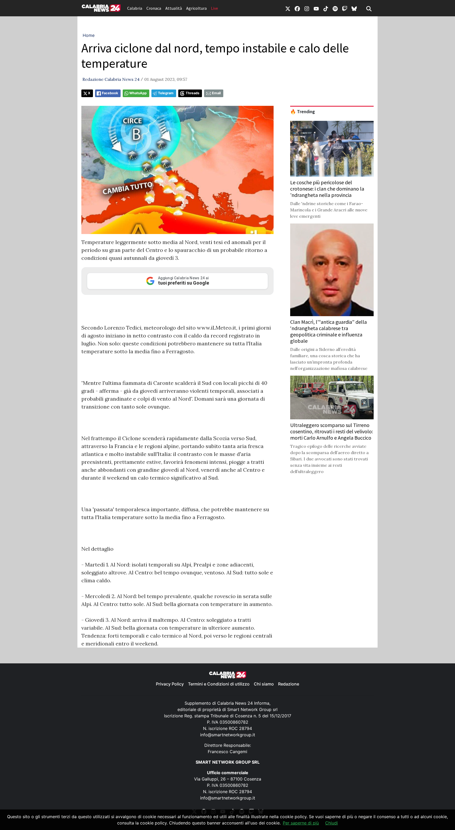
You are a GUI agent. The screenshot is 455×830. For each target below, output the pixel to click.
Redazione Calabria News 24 (111, 79)
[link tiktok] (325, 8)
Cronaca (153, 8)
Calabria (134, 8)
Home (89, 35)
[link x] (288, 8)
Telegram (166, 93)
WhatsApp (138, 93)
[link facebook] (297, 8)
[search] (369, 8)
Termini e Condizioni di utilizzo (219, 684)
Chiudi (331, 823)
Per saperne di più (301, 823)
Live (214, 8)
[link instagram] (306, 8)
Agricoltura (196, 8)
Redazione (288, 684)
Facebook (110, 93)
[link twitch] (344, 8)
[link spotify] (335, 8)
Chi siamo (264, 684)
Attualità (173, 8)
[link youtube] (316, 8)
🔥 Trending (302, 112)
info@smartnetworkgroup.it (227, 734)
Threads (192, 93)
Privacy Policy (170, 684)
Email (216, 93)
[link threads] (354, 8)
